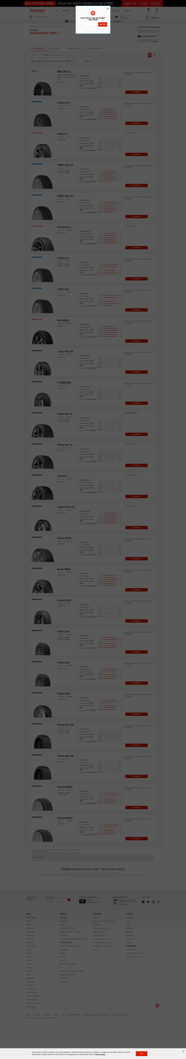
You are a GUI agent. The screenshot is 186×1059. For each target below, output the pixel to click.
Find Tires (102, 24)
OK (142, 1053)
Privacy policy (100, 1054)
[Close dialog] (107, 8)
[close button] (184, 1051)
